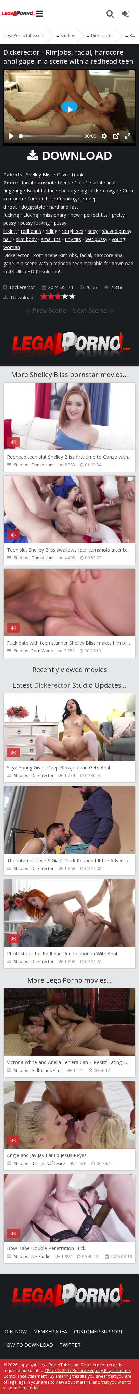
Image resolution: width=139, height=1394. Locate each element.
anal (97, 182)
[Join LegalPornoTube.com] (125, 13)
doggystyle (33, 207)
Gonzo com (42, 465)
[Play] (11, 136)
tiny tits (73, 239)
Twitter (70, 1345)
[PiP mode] (116, 136)
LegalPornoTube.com (18, 13)
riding (51, 231)
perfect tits (96, 215)
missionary (54, 215)
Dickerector (22, 287)
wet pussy (96, 239)
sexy (93, 231)
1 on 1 (81, 182)
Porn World (42, 651)
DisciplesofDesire (48, 1163)
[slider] (50, 136)
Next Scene (90, 310)
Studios (21, 465)
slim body (26, 239)
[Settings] (104, 136)
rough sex (72, 231)
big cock (90, 190)
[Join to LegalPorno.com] (69, 360)
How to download (28, 1345)
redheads (31, 231)
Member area (50, 1331)
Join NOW (15, 1331)
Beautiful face (42, 190)
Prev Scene (49, 310)
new (75, 215)
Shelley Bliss (39, 174)
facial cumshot (38, 182)
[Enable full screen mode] (127, 136)
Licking (30, 215)
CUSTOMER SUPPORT (98, 1331)
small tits (51, 239)
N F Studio (41, 1256)
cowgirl (110, 190)
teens (64, 182)
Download (21, 297)
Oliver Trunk (70, 174)
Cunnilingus (69, 198)
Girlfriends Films (46, 1070)
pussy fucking (35, 223)
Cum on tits (40, 198)
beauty (68, 190)
